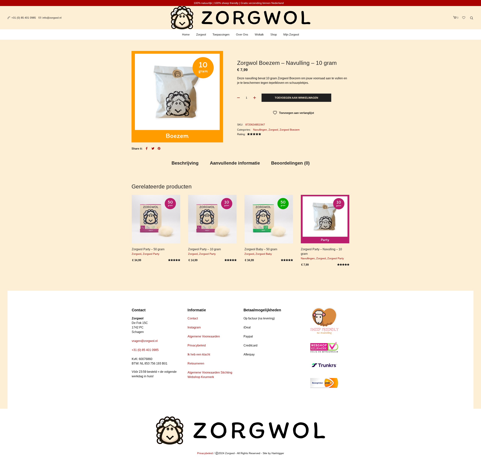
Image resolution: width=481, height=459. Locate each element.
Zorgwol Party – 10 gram (204, 249)
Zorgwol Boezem (290, 129)
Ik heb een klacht (199, 354)
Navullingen (260, 129)
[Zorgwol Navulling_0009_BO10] (177, 96)
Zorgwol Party (151, 253)
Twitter (153, 148)
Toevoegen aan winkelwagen (296, 97)
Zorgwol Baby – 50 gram (260, 249)
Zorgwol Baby (264, 253)
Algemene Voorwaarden (204, 336)
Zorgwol (273, 129)
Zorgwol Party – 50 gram (148, 249)
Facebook (146, 148)
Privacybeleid (197, 345)
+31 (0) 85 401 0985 (23, 17)
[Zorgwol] (240, 430)
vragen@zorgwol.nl (145, 341)
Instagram (194, 327)
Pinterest (159, 148)
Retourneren (196, 363)
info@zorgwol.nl (51, 17)
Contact (193, 318)
